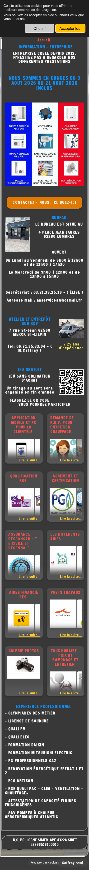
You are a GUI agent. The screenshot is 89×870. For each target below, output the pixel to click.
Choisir (39, 28)
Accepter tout (70, 28)
